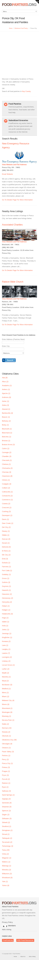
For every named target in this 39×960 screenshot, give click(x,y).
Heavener (7, 594)
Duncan (6, 539)
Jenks (5, 630)
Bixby (5, 425)
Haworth (6, 590)
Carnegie (6, 452)
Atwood (6, 409)
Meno (5, 693)
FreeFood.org (8, 940)
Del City (6, 527)
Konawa (6, 641)
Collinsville (7, 492)
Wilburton (7, 874)
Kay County (26, 91)
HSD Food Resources (25, 940)
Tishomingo (7, 846)
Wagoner (6, 858)
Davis (5, 519)
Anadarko (7, 385)
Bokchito (6, 437)
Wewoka (6, 870)
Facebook (6, 926)
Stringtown (7, 830)
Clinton (6, 480)
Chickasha (7, 468)
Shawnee (6, 807)
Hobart (6, 606)
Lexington (7, 657)
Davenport (7, 515)
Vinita (5, 854)
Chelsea (6, 464)
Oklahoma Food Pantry (21, 28)
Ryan (5, 787)
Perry (5, 759)
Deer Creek (7, 523)
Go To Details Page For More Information (17, 200)
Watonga (6, 866)
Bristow (6, 441)
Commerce (7, 500)
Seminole (7, 803)
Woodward (7, 878)
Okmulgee (7, 744)
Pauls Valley (8, 752)
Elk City (6, 555)
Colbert (6, 488)
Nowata (6, 732)
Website (10, 174)
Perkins (6, 755)
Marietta (6, 677)
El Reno (6, 551)
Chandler (6, 456)
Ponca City (7, 763)
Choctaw (6, 472)
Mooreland (7, 708)
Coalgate (6, 484)
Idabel (5, 622)
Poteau (6, 767)
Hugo (5, 618)
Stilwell (6, 822)
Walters (6, 862)
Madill (5, 673)
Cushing (6, 511)
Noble (5, 724)
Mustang (6, 716)
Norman (6, 728)
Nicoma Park (8, 720)
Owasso (6, 748)
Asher (5, 401)
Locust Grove (8, 665)
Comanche (7, 496)
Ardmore (6, 397)
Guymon (6, 586)
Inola (5, 626)
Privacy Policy (7, 922)
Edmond (6, 547)
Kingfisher (7, 637)
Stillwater (7, 818)
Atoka (5, 405)
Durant (6, 543)
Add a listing (6, 929)
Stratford (6, 826)
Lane (5, 645)
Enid (5, 559)
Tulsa (6, 850)
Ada (5, 378)
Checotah (7, 460)
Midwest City (8, 700)
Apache (6, 393)
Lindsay (6, 661)
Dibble (5, 535)
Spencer (6, 811)
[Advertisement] (19, 51)
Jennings (6, 633)
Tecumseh (7, 842)
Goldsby (6, 574)
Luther (5, 669)
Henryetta (7, 602)
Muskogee (7, 712)
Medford (6, 689)
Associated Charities (12, 224)
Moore (5, 704)
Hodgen (6, 610)
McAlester (7, 685)
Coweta (6, 504)
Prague (6, 771)
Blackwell (7, 429)
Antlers (6, 389)
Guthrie (6, 582)
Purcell (6, 779)
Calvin (5, 448)
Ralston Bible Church (12, 281)
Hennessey (7, 598)
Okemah (6, 736)
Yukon (5, 885)
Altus (5, 382)
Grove (5, 578)
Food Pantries (19, 6)
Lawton (6, 653)
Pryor (5, 775)
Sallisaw (6, 791)
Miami (5, 696)
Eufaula (6, 563)
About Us (22, 956)
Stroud (6, 834)
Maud (5, 681)
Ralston (6, 783)
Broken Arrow (8, 445)
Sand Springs (8, 795)
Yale (5, 881)
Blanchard (7, 433)
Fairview (6, 567)
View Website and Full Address (14, 165)
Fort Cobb (7, 570)
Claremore (7, 476)
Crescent (6, 507)
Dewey (6, 531)
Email (4, 174)
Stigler (5, 815)
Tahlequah (7, 838)
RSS (3, 926)
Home (10, 28)
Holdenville (7, 614)
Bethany (6, 421)
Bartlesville (7, 413)
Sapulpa (6, 799)
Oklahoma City (9, 740)
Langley (6, 649)
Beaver (6, 417)
